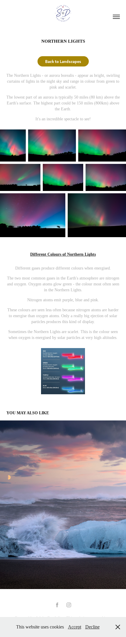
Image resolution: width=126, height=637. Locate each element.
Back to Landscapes (63, 61)
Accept (74, 626)
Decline (92, 626)
